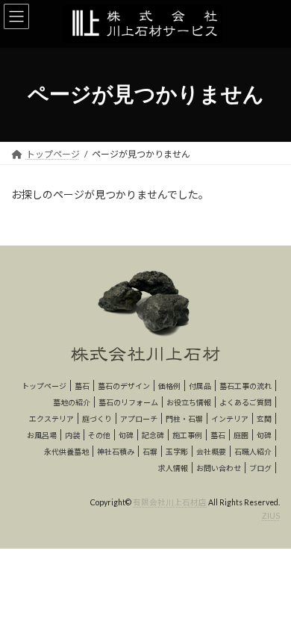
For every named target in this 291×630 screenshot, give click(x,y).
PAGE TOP (269, 595)
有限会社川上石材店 (170, 502)
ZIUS (271, 515)
